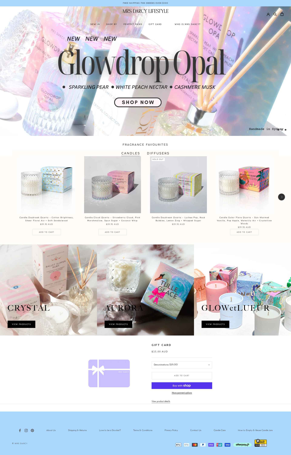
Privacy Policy (171, 430)
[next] (281, 197)
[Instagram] (26, 430)
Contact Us (195, 430)
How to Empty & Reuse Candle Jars (255, 430)
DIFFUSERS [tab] (158, 153)
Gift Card (161, 345)
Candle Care (220, 430)
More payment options (182, 392)
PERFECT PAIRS (133, 24)
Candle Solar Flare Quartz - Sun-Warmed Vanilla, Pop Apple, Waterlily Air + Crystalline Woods (244, 221)
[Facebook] (20, 430)
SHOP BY (111, 24)
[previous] (9, 197)
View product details (161, 401)
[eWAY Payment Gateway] (261, 445)
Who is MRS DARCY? (188, 24)
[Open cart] (282, 14)
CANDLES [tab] (130, 153)
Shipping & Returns (77, 430)
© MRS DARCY (20, 443)
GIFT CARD (155, 24)
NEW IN (95, 24)
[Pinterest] (32, 430)
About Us (51, 430)
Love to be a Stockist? (110, 430)
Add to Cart (46, 232)
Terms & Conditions (142, 430)
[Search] (275, 14)
